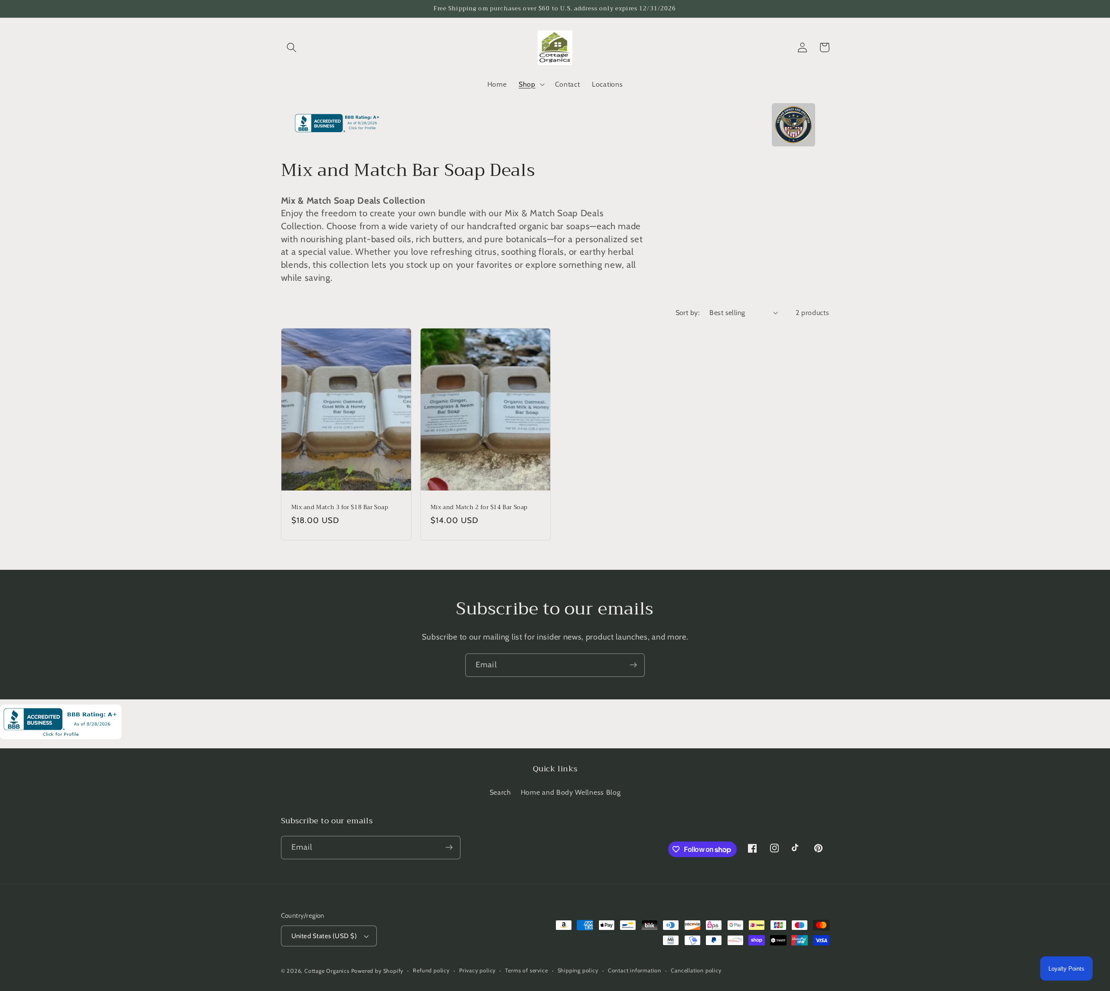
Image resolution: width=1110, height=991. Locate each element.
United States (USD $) (324, 936)
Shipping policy (578, 970)
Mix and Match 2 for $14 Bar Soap (479, 507)
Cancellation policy (696, 970)
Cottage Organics (326, 971)
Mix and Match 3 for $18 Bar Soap (339, 507)
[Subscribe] (633, 665)
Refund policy (431, 970)
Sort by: (688, 312)
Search (500, 792)
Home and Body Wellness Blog (571, 792)
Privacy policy (477, 970)
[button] (292, 47)
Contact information (634, 970)
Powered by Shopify (377, 971)
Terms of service (526, 970)
